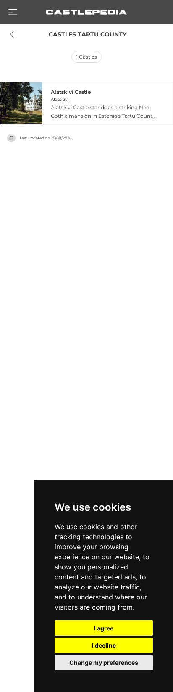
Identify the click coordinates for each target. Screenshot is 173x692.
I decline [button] (104, 645)
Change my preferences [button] (103, 662)
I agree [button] (103, 628)
